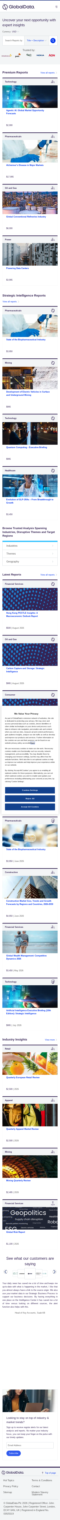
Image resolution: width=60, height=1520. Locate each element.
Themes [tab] (11, 553)
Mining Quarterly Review (18, 1180)
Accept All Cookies (30, 807)
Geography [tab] (12, 561)
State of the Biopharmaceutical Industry (25, 339)
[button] (5, 1271)
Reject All (30, 798)
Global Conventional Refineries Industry (26, 217)
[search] (53, 40)
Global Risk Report (15, 1232)
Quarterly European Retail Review (23, 1077)
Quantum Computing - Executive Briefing (26, 447)
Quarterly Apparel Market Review (22, 1129)
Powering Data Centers (17, 268)
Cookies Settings (30, 790)
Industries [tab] (11, 545)
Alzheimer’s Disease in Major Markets (25, 165)
